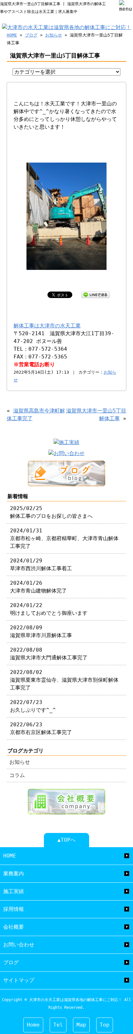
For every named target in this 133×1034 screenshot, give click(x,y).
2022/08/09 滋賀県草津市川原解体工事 (41, 631)
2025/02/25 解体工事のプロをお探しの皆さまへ (51, 512)
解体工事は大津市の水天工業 (47, 326)
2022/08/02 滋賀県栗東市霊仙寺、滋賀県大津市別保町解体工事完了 (64, 680)
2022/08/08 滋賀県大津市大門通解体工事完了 (48, 654)
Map (81, 1025)
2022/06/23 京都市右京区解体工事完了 (41, 728)
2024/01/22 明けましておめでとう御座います (48, 609)
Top (104, 1025)
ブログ (31, 35)
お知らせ (53, 35)
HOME (12, 35)
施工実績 (13, 891)
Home (33, 1025)
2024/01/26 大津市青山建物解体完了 (38, 587)
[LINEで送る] (95, 294)
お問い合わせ (18, 945)
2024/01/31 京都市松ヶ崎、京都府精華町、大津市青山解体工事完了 (64, 538)
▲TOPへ (66, 840)
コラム (17, 775)
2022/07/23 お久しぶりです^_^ (33, 706)
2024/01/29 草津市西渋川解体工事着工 (41, 564)
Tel (58, 1025)
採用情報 (13, 909)
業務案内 (13, 873)
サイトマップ (18, 980)
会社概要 (13, 927)
